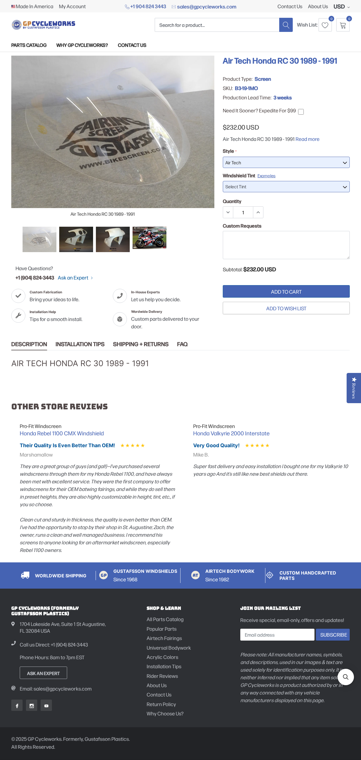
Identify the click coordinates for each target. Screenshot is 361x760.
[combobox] (217, 25)
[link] (39, 239)
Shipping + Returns (141, 344)
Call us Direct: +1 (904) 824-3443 (54, 644)
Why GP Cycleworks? (82, 45)
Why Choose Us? (165, 713)
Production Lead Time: (247, 97)
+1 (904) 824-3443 (35, 277)
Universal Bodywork (169, 647)
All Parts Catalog (165, 619)
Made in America (34, 6)
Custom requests (242, 225)
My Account (72, 6)
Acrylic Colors (162, 657)
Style (229, 151)
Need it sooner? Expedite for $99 (259, 110)
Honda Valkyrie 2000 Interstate (231, 433)
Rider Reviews (162, 675)
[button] (346, 677)
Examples (266, 175)
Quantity (232, 201)
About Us (318, 6)
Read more (308, 139)
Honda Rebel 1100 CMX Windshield (62, 433)
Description (29, 344)
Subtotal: (233, 269)
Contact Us (290, 6)
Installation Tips (80, 344)
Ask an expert (43, 673)
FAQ (182, 344)
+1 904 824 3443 (147, 6)
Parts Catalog (29, 45)
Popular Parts (162, 628)
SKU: (228, 88)
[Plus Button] (258, 212)
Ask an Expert (73, 277)
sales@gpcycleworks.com (206, 6)
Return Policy (161, 704)
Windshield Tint (249, 175)
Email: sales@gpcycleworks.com (56, 688)
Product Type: (237, 79)
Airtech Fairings (164, 638)
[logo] (43, 24)
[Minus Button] (228, 212)
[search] (286, 25)
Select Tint (235, 186)
